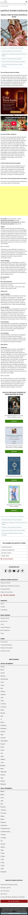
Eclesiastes (3, 728)
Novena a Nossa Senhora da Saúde (14, 476)
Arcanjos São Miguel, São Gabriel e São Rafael (13, 897)
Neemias (3, 713)
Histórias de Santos (6, 547)
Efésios (2, 819)
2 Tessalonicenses (5, 831)
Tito (2, 841)
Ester (2, 716)
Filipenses (3, 822)
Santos (2, 604)
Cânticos (3, 731)
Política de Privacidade (6, 648)
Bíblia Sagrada (5, 615)
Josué (2, 682)
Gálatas (2, 816)
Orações (3, 607)
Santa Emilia (4, 894)
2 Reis (2, 700)
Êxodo (2, 670)
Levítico (3, 673)
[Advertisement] (14, 201)
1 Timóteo (3, 834)
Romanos (3, 807)
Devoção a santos (6, 553)
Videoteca (4, 600)
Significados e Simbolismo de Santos (10, 586)
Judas (2, 868)
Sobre (2, 639)
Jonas (2, 762)
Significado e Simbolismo (7, 550)
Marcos (2, 794)
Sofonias (3, 775)
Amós (2, 756)
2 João (2, 862)
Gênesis (3, 666)
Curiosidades (4, 610)
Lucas (2, 797)
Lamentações (4, 741)
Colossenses (4, 825)
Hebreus (3, 847)
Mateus (2, 791)
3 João (2, 865)
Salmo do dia (4, 621)
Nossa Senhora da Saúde (16, 48)
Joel (2, 753)
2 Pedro (3, 856)
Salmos (2, 722)
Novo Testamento (5, 630)
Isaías (2, 734)
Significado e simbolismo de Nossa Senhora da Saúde (14, 54)
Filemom (3, 844)
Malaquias (3, 784)
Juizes (2, 685)
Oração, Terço (5, 555)
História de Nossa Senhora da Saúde (12, 51)
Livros (2, 624)
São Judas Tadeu (5, 891)
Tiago (2, 850)
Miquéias (3, 765)
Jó (1, 719)
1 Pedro (2, 853)
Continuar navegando (14, 913)
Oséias (2, 750)
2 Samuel (3, 694)
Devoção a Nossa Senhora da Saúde (11, 59)
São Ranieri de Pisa (6, 887)
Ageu (2, 778)
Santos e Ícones (10, 4)
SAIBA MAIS (14, 421)
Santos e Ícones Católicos (9, 579)
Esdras (2, 710)
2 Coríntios (3, 813)
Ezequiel (3, 744)
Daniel (2, 747)
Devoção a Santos (5, 589)
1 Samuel (3, 691)
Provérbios (3, 725)
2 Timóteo (3, 838)
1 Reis (2, 697)
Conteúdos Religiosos (6, 645)
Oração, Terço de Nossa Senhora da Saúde (13, 61)
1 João (2, 859)
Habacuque (4, 771)
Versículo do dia (5, 618)
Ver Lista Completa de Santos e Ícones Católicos (12, 65)
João (2, 800)
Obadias (3, 759)
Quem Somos (4, 642)
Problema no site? (5, 651)
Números (3, 676)
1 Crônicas (3, 704)
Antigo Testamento (5, 627)
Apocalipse (3, 872)
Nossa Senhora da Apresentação (9, 884)
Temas (2, 633)
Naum (2, 768)
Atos (2, 804)
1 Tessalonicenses (5, 828)
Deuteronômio (4, 679)
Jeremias (3, 738)
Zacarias (3, 781)
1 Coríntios (3, 810)
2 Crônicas (3, 707)
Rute (2, 688)
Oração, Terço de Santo (18, 4)
